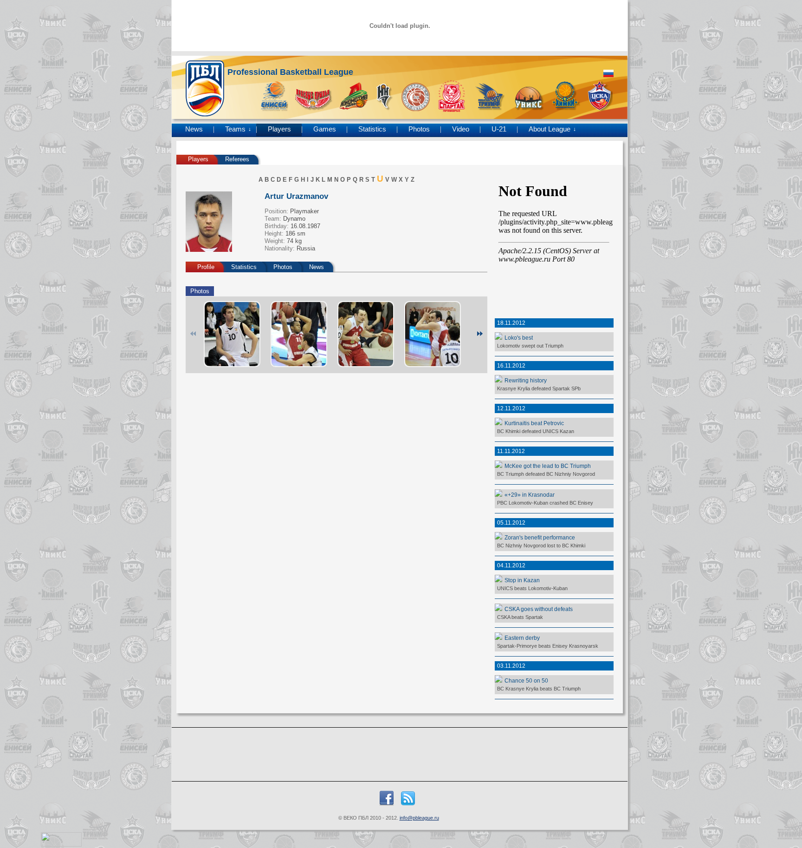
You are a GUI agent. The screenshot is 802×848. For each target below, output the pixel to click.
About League (549, 129)
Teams (235, 129)
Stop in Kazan (522, 580)
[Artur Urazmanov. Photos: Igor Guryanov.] (232, 334)
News (194, 129)
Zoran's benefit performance (539, 537)
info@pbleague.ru (419, 818)
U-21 (499, 129)
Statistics (372, 129)
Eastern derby (522, 638)
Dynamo (294, 218)
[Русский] (608, 73)
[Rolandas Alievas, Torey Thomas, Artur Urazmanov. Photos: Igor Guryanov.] (299, 334)
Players (279, 129)
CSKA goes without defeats (538, 609)
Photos (419, 129)
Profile (205, 266)
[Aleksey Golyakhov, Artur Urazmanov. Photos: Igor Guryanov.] (365, 334)
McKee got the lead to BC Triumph (547, 466)
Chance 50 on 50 (526, 680)
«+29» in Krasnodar (529, 495)
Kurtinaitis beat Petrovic (534, 423)
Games (324, 129)
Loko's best (518, 338)
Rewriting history (525, 380)
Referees (237, 159)
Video (460, 129)
